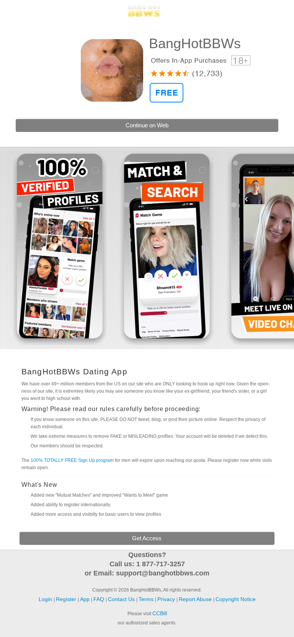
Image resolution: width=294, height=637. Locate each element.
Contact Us (122, 599)
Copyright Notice (236, 599)
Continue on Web (147, 125)
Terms (147, 599)
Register (275, 11)
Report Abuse (196, 599)
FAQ (99, 599)
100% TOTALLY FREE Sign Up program (72, 460)
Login (15, 11)
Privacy (166, 599)
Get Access (147, 538)
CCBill (159, 613)
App (85, 599)
